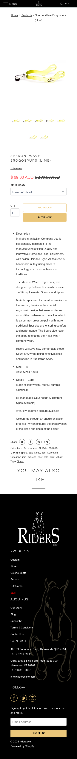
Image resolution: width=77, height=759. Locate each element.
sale (46, 457)
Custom (15, 559)
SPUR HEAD (17, 185)
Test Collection (50, 452)
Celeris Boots (18, 572)
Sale (13, 592)
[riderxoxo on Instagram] (33, 698)
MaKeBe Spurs (18, 452)
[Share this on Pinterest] (38, 442)
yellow (59, 457)
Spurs (20, 461)
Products (26, 15)
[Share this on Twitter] (21, 442)
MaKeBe (53, 448)
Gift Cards (16, 585)
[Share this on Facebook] (30, 442)
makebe (32, 457)
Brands (14, 579)
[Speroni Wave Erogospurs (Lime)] (38, 68)
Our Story (16, 607)
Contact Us (17, 634)
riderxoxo (16, 168)
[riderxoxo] (38, 3)
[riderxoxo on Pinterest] (24, 698)
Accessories (30, 448)
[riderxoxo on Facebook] (14, 698)
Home (14, 15)
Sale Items (34, 452)
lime (24, 457)
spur (52, 457)
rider (40, 457)
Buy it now (45, 217)
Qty (13, 205)
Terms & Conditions (21, 627)
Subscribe (16, 620)
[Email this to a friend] (47, 442)
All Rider (42, 448)
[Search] (61, 4)
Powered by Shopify (22, 746)
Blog (13, 614)
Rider (13, 566)
